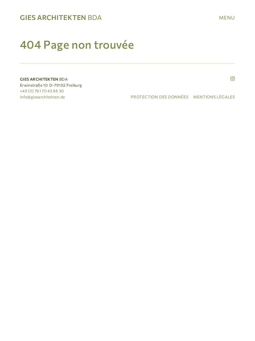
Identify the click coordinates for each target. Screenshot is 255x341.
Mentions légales (214, 96)
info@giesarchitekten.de (42, 96)
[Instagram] (232, 78)
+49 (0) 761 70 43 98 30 (42, 90)
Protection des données (159, 96)
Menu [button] (227, 17)
